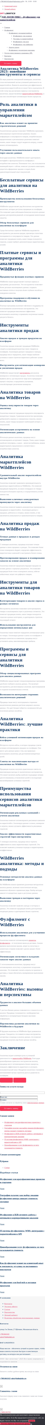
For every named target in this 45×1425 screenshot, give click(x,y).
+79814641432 (5, 1378)
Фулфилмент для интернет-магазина (22, 50)
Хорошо (31, 1421)
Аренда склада (14, 47)
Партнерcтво (9, 59)
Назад (6, 1080)
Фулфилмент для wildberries (23, 44)
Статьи (7, 1168)
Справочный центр (10, 6)
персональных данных (35, 1103)
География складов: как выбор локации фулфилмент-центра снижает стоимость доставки (19, 1198)
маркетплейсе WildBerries (22, 1058)
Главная (7, 27)
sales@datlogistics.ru (7, 1337)
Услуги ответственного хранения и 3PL (18, 53)
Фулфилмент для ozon (21, 42)
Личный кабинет (10, 9)
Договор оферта (10, 1306)
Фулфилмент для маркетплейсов (20, 33)
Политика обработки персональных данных (22, 1318)
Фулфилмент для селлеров (22, 36)
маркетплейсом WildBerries (32, 94)
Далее (19, 1080)
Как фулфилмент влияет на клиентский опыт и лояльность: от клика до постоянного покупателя (21, 1266)
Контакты (7, 56)
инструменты (25, 373)
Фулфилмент (8, 30)
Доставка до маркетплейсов (23, 39)
